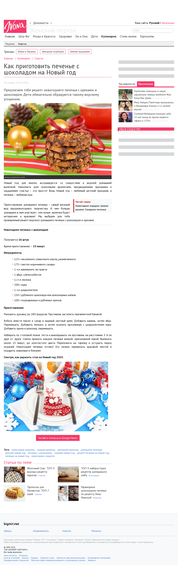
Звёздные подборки (53, 51)
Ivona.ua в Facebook (12, 558)
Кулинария (108, 36)
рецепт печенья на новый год (93, 452)
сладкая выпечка (46, 449)
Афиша (7, 530)
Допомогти (40, 23)
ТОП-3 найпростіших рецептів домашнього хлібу (94, 471)
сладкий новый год (64, 452)
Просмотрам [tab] (145, 83)
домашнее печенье (91, 449)
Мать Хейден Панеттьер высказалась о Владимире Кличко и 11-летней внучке (153, 106)
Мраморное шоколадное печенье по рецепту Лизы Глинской (93, 492)
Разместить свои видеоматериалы (71, 558)
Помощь (25, 558)
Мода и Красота (44, 36)
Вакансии (92, 560)
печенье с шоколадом (40, 452)
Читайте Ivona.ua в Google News (57, 438)
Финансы (96, 530)
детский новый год (15, 452)
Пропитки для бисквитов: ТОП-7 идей (38, 490)
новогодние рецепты (23, 449)
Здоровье (65, 36)
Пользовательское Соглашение (16, 560)
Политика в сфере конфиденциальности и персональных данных (58, 560)
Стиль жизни (128, 36)
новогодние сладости (43, 456)
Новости (66, 530)
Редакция (23, 555)
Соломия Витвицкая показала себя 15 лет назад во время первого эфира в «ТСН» (152, 117)
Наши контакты (10, 555)
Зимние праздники (80, 51)
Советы (22, 44)
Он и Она (81, 36)
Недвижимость (41, 530)
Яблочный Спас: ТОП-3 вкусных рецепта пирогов (41, 471)
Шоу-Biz (23, 36)
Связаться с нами (47, 558)
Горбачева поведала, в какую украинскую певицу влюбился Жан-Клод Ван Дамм (153, 94)
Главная (10, 36)
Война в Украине (27, 51)
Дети (94, 36)
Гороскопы (147, 36)
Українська (167, 23)
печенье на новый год (17, 456)
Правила (34, 558)
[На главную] (53, 31)
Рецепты (10, 44)
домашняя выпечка (67, 449)
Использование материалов (99, 558)
